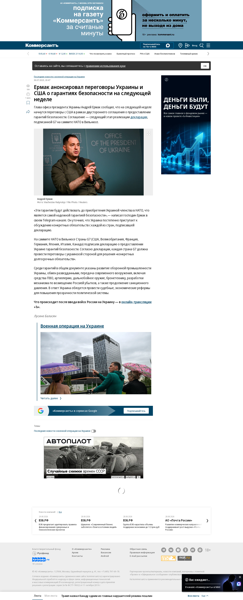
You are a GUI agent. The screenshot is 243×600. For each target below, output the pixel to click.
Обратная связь (138, 548)
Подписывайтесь (136, 410)
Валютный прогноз (126, 53)
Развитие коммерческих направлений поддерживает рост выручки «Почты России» (183, 527)
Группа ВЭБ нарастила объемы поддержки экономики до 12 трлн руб (141, 526)
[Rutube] (192, 549)
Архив (75, 552)
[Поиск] (201, 45)
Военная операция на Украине (72, 326)
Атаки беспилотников (164, 53)
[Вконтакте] (170, 549)
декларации (138, 117)
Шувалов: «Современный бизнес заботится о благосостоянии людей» (99, 526)
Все (60, 512)
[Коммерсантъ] (42, 45)
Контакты (77, 555)
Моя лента (50, 596)
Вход (194, 45)
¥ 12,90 (62, 53)
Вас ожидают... (199, 580)
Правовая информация (142, 552)
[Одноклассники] (185, 549)
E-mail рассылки (138, 555)
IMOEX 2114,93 (76, 53)
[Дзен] (178, 549)
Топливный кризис (189, 53)
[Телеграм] (163, 549)
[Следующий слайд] (207, 520)
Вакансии (106, 552)
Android (105, 555)
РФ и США (144, 53)
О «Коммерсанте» (82, 548)
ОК (205, 66)
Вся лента (193, 595)
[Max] (200, 549)
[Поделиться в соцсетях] (28, 112)
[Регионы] (180, 45)
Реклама (105, 548)
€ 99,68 (52, 53)
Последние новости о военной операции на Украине (59, 76)
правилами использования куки (105, 66)
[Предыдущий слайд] (35, 520)
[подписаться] (94, 431)
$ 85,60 (42, 53)
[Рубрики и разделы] (208, 45)
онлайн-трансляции (136, 302)
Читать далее (49, 398)
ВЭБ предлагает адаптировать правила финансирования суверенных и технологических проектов (58, 527)
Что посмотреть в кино (101, 53)
